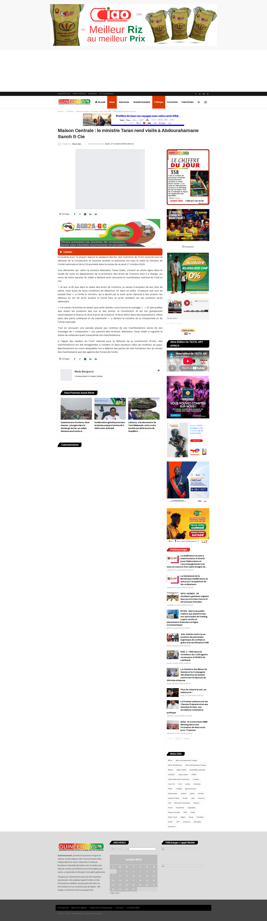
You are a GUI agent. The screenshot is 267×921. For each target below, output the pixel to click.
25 (140, 885)
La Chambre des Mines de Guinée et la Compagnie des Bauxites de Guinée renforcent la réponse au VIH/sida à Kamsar (187, 675)
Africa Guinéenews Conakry (196, 765)
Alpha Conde (181, 770)
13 (154, 876)
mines (170, 808)
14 (113, 880)
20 (154, 880)
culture (187, 784)
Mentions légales (79, 908)
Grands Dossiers (141, 102)
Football (179, 789)
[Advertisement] (133, 70)
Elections (197, 784)
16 (127, 880)
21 (113, 885)
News (112, 102)
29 (120, 889)
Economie (172, 102)
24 (133, 885)
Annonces (124, 102)
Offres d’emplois (79, 94)
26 (147, 885)
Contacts (119, 908)
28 (113, 889)
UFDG (170, 822)
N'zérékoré (180, 808)
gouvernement (190, 789)
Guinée (183, 794)
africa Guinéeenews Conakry (186, 760)
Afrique (170, 770)
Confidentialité (133, 908)
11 (140, 876)
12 (147, 876)
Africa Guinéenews (175, 765)
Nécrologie (92, 94)
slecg (191, 817)
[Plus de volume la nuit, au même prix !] (173, 692)
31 (133, 889)
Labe (192, 798)
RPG (185, 812)
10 (133, 876)
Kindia (185, 798)
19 (147, 880)
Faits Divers (187, 102)
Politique (158, 102)
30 (127, 889)
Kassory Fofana (173, 798)
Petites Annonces (106, 94)
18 (140, 880)
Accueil (101, 102)
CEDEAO (171, 775)
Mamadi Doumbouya (182, 803)
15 (120, 880)
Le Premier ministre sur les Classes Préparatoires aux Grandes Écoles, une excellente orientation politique (187, 707)
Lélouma (201, 798)
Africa (170, 760)
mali (169, 803)
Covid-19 (171, 784)
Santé (192, 812)
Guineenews (172, 794)
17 (133, 880)
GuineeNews (171, 323)
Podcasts (179, 323)
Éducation (197, 822)
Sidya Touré (172, 817)
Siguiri (183, 817)
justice (192, 794)
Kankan (201, 794)
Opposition (191, 808)
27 (154, 885)
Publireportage (64, 94)
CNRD (193, 775)
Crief (180, 784)
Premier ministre (174, 812)
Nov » (118, 893)
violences (186, 822)
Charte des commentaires (100, 908)
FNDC (170, 789)
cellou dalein (183, 775)
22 (120, 885)
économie (171, 827)
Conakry (196, 779)
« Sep (112, 893)
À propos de (63, 908)
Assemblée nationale (197, 770)
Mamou (196, 803)
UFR (177, 822)
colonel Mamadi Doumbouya (178, 779)
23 (127, 885)
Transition (200, 817)
